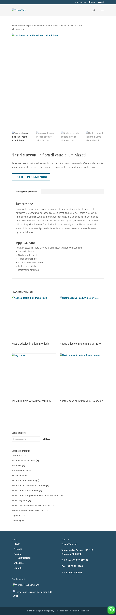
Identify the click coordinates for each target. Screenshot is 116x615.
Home (14, 25)
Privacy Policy (71, 611)
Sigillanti (16, 515)
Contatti (18, 568)
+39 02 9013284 (80, 560)
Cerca (46, 439)
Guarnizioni (18, 475)
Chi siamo (19, 563)
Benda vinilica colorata (23, 460)
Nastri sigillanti (19, 500)
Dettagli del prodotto (26, 191)
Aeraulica (17, 455)
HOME (17, 544)
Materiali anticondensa (24, 480)
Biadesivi (17, 465)
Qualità (17, 554)
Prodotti (18, 549)
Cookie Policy (83, 611)
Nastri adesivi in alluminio (25, 490)
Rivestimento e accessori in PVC (28, 510)
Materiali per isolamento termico (35, 25)
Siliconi (16, 520)
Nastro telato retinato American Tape (31, 505)
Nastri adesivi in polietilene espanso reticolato (35, 495)
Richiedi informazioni (31, 177)
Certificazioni (24, 558)
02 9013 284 (81, 2)
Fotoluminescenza (21, 470)
